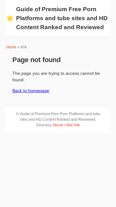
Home (11, 47)
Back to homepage (30, 90)
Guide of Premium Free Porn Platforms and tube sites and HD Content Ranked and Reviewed (57, 18)
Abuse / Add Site (66, 125)
